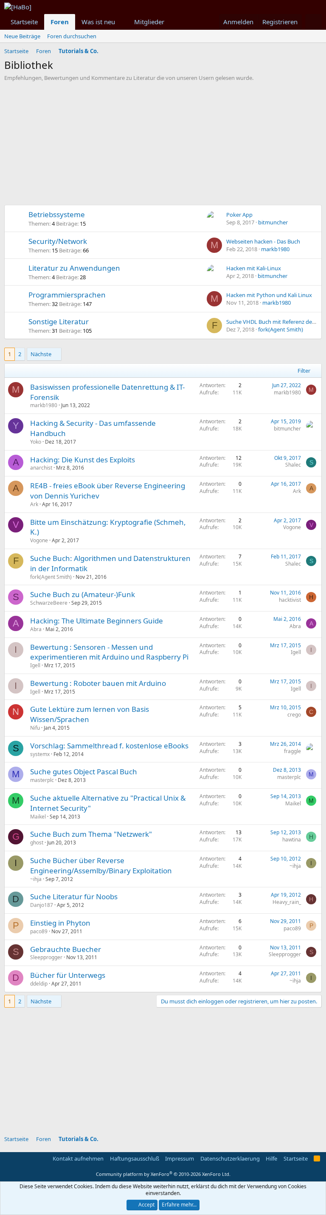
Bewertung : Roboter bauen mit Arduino (98, 683)
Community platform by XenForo (163, 1174)
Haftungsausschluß (134, 1158)
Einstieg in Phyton (60, 923)
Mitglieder (149, 21)
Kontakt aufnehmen (78, 1158)
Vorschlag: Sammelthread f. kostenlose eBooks (109, 746)
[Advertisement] (163, 145)
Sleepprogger (46, 957)
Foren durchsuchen (71, 36)
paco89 (39, 931)
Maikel (38, 816)
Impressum (179, 1158)
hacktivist (290, 599)
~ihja (36, 879)
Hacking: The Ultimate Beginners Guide (96, 621)
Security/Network (57, 241)
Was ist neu (98, 21)
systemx (40, 754)
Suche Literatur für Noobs (74, 896)
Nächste (41, 354)
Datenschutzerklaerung (230, 1158)
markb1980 (275, 249)
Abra (36, 629)
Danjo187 (41, 905)
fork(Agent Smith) (280, 329)
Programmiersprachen (67, 295)
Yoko (35, 441)
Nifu (35, 727)
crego (294, 714)
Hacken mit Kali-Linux (253, 268)
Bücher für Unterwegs (67, 975)
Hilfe (271, 1158)
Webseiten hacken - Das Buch (263, 241)
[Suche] (313, 22)
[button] (122, 22)
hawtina (291, 839)
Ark (34, 504)
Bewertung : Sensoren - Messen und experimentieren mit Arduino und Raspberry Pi (109, 652)
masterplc (42, 780)
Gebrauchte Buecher (65, 949)
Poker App (239, 214)
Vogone (39, 540)
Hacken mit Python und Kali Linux (269, 295)
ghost (36, 842)
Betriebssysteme (56, 214)
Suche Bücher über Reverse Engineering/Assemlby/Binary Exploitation (101, 865)
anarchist (41, 467)
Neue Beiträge (22, 36)
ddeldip (39, 983)
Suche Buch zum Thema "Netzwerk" (91, 834)
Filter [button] (304, 370)
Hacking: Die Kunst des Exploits (82, 459)
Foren (60, 21)
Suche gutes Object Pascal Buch (83, 771)
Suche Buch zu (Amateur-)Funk (82, 594)
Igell (35, 665)
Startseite (24, 21)
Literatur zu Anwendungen (74, 268)
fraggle (292, 751)
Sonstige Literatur (58, 321)
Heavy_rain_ (287, 902)
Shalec (293, 464)
